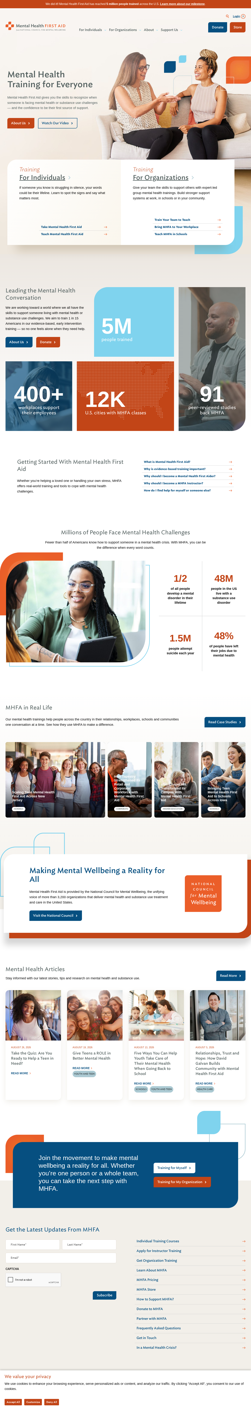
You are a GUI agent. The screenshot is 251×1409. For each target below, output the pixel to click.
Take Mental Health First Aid (61, 227)
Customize (33, 1402)
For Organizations (161, 177)
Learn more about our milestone (182, 3)
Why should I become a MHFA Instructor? (173, 483)
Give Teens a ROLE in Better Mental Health (92, 1056)
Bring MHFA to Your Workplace (176, 227)
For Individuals (42, 177)
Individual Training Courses (158, 1241)
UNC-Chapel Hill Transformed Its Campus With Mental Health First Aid (175, 792)
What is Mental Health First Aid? (167, 462)
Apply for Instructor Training (159, 1251)
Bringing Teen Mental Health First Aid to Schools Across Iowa (222, 794)
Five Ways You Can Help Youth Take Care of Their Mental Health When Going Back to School (155, 1063)
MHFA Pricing (147, 1280)
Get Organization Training (157, 1260)
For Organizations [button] (123, 30)
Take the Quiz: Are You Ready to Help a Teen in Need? (32, 1058)
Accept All (13, 1402)
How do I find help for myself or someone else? (177, 490)
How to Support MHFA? (155, 1299)
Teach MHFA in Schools (171, 234)
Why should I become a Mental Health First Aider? (180, 476)
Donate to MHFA (150, 1309)
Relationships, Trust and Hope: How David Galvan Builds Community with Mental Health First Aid (217, 1063)
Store (238, 27)
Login (236, 16)
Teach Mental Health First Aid (62, 234)
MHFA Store (146, 1289)
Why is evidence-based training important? (175, 469)
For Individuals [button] (90, 30)
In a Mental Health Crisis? (157, 1347)
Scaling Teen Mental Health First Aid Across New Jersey (33, 796)
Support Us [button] (169, 30)
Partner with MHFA (152, 1318)
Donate (217, 27)
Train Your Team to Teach (172, 220)
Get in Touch (146, 1338)
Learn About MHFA (152, 1270)
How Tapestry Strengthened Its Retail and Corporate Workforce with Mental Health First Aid (129, 788)
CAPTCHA (12, 1269)
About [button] (149, 30)
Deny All (51, 1402)
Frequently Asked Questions (159, 1328)
